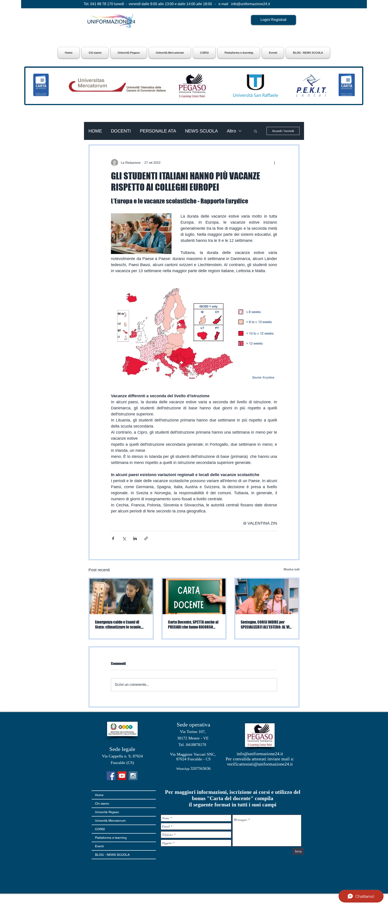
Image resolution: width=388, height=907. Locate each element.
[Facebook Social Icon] (111, 775)
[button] (129, 52)
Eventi (99, 846)
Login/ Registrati (273, 20)
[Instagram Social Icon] (133, 775)
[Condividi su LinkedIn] (135, 538)
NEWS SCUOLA (201, 130)
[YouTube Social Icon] (122, 775)
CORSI (100, 829)
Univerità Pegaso (107, 812)
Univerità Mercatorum (110, 820)
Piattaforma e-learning (111, 837)
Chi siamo (102, 803)
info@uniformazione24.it (250, 4)
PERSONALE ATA (158, 130)
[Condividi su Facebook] (113, 538)
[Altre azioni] (274, 162)
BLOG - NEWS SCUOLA (112, 854)
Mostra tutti (292, 569)
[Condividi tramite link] (146, 538)
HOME (95, 130)
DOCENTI (121, 130)
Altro (231, 130)
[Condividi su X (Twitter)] (124, 538)
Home (99, 795)
